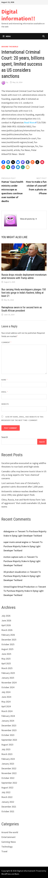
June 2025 (6, 653)
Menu (8, 36)
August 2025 (7, 649)
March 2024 (6, 711)
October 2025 (7, 644)
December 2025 (8, 639)
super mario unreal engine (15, 542)
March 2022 (6, 797)
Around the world (9, 46)
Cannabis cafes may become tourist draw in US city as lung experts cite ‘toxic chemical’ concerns (23, 475)
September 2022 (9, 782)
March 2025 (6, 668)
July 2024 (5, 692)
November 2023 (9, 730)
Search (4, 437)
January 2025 (7, 677)
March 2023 (6, 754)
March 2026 (6, 630)
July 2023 (5, 749)
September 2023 (9, 739)
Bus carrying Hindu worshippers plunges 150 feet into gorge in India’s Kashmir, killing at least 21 (23, 292)
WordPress (6, 874)
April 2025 (6, 663)
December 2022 (8, 768)
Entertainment (8, 837)
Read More (29, 122)
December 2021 (8, 806)
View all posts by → (28, 218)
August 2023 (7, 744)
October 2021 (7, 811)
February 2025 (8, 672)
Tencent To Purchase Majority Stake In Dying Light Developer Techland (22, 546)
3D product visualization (14, 571)
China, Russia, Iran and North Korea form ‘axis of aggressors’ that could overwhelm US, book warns (23, 503)
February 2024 (8, 715)
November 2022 (9, 773)
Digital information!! (18, 15)
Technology (7, 846)
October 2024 (7, 687)
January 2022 (7, 801)
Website (5, 404)
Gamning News (8, 841)
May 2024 (5, 701)
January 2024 (7, 720)
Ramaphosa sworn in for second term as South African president (21, 309)
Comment (6, 342)
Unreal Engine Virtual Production (19, 586)
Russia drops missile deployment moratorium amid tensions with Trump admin (24, 276)
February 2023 (8, 758)
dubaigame (8, 531)
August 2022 (7, 787)
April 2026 (6, 625)
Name (4, 380)
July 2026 (5, 615)
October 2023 (7, 735)
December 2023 (8, 725)
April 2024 (6, 706)
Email (4, 392)
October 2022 (7, 777)
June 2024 (6, 696)
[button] (3, 162)
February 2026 (8, 634)
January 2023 (7, 763)
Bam (17, 874)
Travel (4, 851)
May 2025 (5, 658)
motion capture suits (13, 556)
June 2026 (6, 620)
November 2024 (9, 682)
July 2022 (5, 792)
